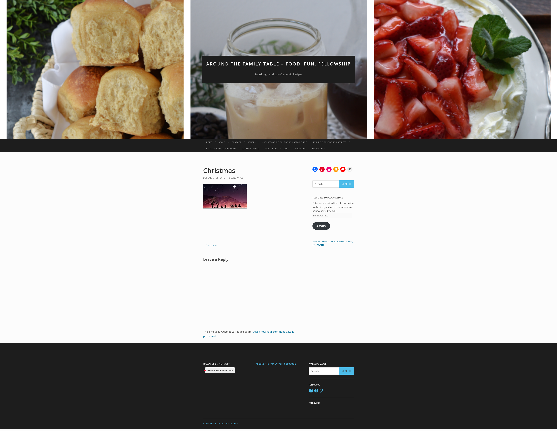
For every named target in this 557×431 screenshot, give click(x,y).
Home (209, 142)
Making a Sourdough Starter (329, 142)
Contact (236, 142)
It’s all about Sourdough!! (221, 148)
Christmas (210, 245)
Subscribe (321, 225)
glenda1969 (236, 177)
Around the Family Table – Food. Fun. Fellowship (278, 64)
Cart (286, 148)
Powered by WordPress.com (220, 423)
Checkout (300, 148)
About (222, 142)
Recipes (252, 142)
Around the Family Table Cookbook (276, 363)
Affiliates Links (250, 148)
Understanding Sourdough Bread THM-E (284, 142)
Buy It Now (271, 148)
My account (318, 148)
